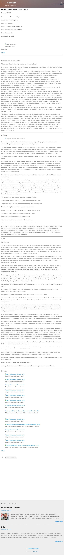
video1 (3, 52)
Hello (3, 527)
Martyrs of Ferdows (10, 458)
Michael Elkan (35, 551)
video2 (3, 450)
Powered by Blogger (33, 548)
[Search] (62, 3)
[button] (62, 10)
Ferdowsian (11, 3)
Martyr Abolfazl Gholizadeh (10, 508)
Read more (59, 522)
